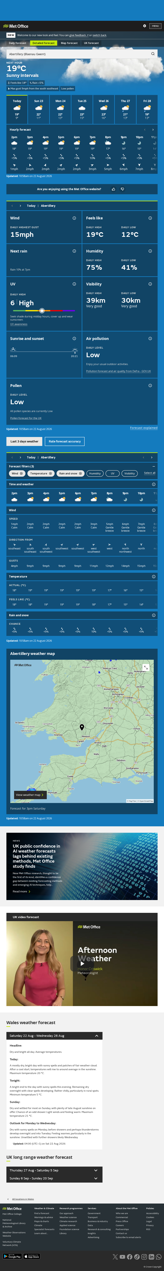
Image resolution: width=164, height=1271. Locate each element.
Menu (155, 26)
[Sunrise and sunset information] (74, 338)
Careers (120, 1225)
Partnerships (122, 1229)
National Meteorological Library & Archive (14, 1223)
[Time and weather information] (153, 484)
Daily (17, 43)
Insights (92, 1233)
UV (112, 473)
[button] (82, 728)
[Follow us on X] (115, 1256)
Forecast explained (144, 428)
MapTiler (132, 801)
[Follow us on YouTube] (122, 1256)
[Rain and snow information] (153, 615)
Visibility (129, 473)
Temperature (37, 474)
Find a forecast (41, 1213)
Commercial (122, 1217)
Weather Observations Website (14, 1234)
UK (91, 43)
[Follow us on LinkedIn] (151, 1256)
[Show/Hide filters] (154, 466)
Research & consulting (99, 1229)
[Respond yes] (113, 189)
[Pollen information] (150, 385)
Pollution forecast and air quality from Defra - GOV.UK (118, 371)
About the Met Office (127, 1208)
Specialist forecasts (44, 1229)
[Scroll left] (145, 129)
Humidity (95, 473)
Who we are (122, 1213)
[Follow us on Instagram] (144, 1256)
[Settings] (144, 25)
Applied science (67, 1225)
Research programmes (71, 1208)
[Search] (151, 53)
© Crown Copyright (152, 1267)
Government (94, 1213)
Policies (150, 1208)
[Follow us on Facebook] (129, 1256)
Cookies (150, 1217)
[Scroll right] (153, 129)
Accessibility (152, 1213)
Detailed (44, 43)
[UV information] (74, 284)
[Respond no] (122, 189)
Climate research (68, 1221)
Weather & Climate (44, 1208)
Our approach (66, 1213)
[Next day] (20, 206)
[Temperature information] (153, 576)
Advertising (93, 1237)
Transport (93, 1217)
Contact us (121, 1233)
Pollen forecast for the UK (25, 418)
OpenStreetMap (146, 801)
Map (69, 43)
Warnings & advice (43, 1217)
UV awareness (18, 324)
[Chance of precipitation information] (74, 251)
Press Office (122, 1221)
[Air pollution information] (150, 338)
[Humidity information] (150, 251)
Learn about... (41, 1233)
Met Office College (12, 1214)
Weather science (68, 1217)
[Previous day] (12, 206)
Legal (149, 1221)
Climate (38, 1225)
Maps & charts (41, 1221)
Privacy (150, 1225)
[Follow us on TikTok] (137, 1256)
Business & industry (98, 1221)
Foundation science (69, 1229)
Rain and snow (67, 474)
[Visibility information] (150, 284)
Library (63, 1233)
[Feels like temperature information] (150, 218)
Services (92, 1208)
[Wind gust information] (74, 218)
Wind (13, 474)
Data (90, 1225)
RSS (148, 1229)
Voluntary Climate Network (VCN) (12, 1243)
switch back (99, 35)
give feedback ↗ (79, 35)
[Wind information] (153, 510)
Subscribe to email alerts (128, 1237)
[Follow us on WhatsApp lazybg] (158, 1256)
